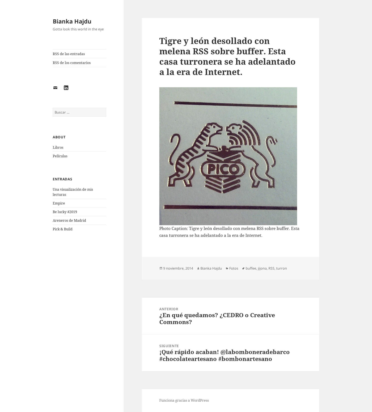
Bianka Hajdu (72, 21)
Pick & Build (63, 229)
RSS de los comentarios (72, 62)
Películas (60, 156)
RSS (271, 268)
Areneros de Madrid (69, 220)
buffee (251, 268)
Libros (58, 147)
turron (281, 268)
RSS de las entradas (69, 54)
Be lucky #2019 (65, 211)
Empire (59, 203)
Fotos (233, 268)
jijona (262, 268)
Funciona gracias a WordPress (184, 400)
